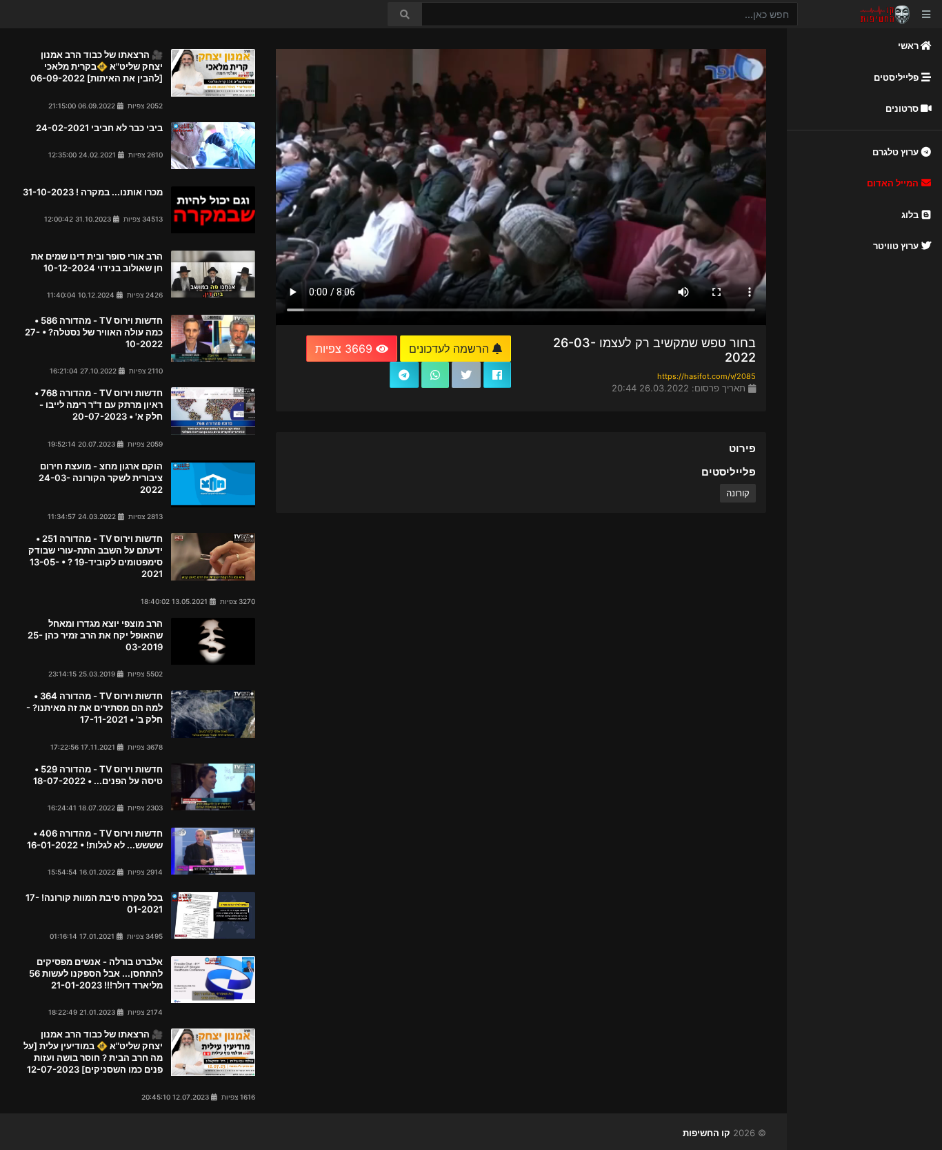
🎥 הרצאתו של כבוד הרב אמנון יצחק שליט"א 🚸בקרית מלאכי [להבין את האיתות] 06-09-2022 (96, 66)
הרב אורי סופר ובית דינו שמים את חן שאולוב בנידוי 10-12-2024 (97, 262)
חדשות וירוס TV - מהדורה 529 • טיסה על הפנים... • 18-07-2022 (98, 774)
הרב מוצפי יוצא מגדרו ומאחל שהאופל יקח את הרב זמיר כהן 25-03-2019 (95, 635)
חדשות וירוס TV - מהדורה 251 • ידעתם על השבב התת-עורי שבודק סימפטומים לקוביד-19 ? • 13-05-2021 (95, 556)
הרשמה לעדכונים (450, 348)
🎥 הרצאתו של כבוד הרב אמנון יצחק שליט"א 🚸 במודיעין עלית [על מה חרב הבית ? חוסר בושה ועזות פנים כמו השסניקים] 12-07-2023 (93, 1052)
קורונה (738, 492)
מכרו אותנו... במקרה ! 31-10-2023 (93, 191)
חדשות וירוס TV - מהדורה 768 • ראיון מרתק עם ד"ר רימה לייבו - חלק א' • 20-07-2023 (98, 404)
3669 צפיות (345, 348)
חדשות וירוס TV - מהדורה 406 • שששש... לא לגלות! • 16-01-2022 (95, 839)
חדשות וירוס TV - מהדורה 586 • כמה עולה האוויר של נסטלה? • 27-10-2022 (94, 332)
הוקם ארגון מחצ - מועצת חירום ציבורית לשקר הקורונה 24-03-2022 (101, 477)
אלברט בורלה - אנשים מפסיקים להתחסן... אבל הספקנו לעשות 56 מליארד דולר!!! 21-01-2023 (96, 973)
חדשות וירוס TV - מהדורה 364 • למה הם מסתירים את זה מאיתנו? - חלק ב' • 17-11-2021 (94, 707)
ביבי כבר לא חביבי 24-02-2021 (99, 127)
